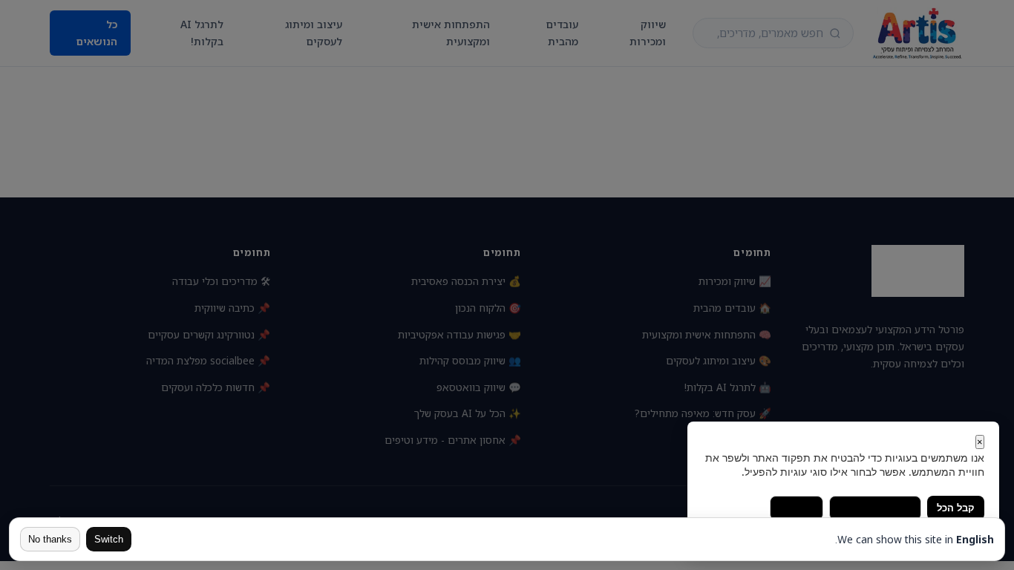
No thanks (50, 539)
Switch (108, 539)
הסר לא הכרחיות (875, 508)
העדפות (796, 508)
